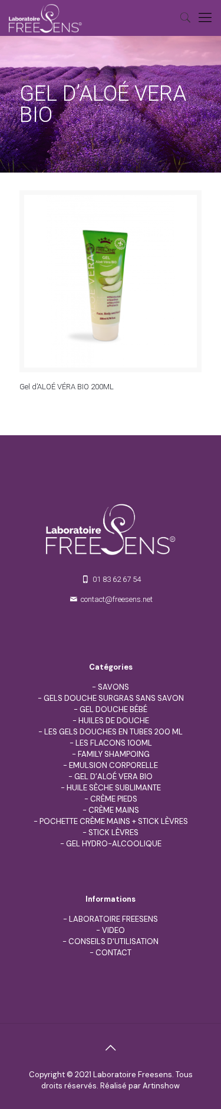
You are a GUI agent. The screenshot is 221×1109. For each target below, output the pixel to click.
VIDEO (113, 930)
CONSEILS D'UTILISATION (113, 941)
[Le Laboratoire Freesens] (45, 17)
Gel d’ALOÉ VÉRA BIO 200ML (66, 386)
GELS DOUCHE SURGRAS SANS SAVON (114, 698)
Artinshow (161, 1086)
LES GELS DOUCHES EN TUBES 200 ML (113, 732)
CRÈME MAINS (113, 810)
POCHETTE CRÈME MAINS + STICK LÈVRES (113, 821)
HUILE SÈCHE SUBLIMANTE (114, 788)
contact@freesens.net (117, 599)
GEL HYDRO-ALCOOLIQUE (113, 844)
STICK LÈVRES (113, 832)
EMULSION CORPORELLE (113, 765)
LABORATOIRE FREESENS (113, 919)
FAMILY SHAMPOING (114, 754)
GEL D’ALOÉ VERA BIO (113, 777)
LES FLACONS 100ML (113, 743)
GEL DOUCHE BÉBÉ (113, 709)
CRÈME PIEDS (113, 799)
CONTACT (113, 953)
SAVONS (113, 687)
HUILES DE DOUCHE (113, 721)
